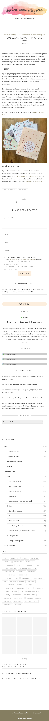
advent (6, 558)
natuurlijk (28, 585)
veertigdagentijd (29, 595)
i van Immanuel (26, 578)
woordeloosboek (31, 601)
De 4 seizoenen (8, 565)
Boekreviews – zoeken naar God (27, 501)
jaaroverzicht (39, 578)
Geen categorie (25, 546)
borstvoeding (18, 562)
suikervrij (7, 595)
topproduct (17, 595)
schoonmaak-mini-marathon (30, 591)
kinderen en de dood (17, 581)
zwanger (18, 605)
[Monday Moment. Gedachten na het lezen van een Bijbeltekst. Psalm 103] (24, 645)
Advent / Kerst (27, 521)
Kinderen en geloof (39, 34)
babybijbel (25, 558)
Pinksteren (34, 176)
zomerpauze (8, 605)
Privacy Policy (13, 259)
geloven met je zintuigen (27, 568)
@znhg (24, 658)
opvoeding (20, 588)
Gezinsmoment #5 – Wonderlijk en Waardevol (18, 409)
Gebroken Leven (27, 481)
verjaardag (7, 598)
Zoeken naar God (26, 451)
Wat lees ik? (27, 496)
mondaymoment (9, 585)
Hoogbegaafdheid (26, 536)
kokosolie (31, 581)
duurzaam (30, 565)
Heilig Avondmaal (9, 575)
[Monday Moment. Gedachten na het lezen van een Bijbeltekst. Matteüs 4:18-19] (9, 645)
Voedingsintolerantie (34, 598)
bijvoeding (7, 562)
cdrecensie (30, 562)
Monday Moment (27, 486)
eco (38, 565)
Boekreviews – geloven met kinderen (27, 531)
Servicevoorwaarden (27, 259)
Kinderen (26, 506)
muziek (19, 585)
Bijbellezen (34, 558)
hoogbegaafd (22, 575)
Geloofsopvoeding (9, 34)
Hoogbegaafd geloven (26, 461)
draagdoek (20, 565)
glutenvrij (31, 571)
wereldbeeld (18, 601)
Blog (25, 447)
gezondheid (21, 571)
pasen (29, 588)
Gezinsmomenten (24, 34)
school (14, 591)
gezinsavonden (9, 571)
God (26, 476)
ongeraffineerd (9, 588)
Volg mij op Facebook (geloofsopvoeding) (14, 665)
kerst (5, 581)
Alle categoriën (25, 471)
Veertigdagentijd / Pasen (27, 526)
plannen (6, 591)
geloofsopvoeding (10, 568)
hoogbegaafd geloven (11, 578)
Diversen (26, 466)
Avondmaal (14, 558)
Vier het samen (18, 598)
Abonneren (24, 304)
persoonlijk (39, 588)
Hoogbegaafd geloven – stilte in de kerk (23, 384)
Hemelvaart (28, 181)
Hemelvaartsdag (22, 176)
